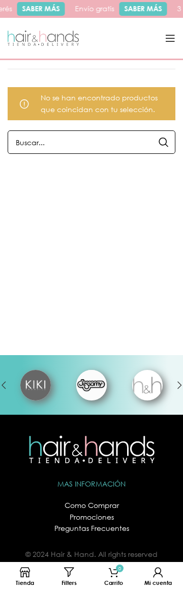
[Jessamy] (91, 385)
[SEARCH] (163, 142)
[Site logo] (43, 37)
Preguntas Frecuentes (91, 528)
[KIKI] (36, 385)
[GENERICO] (147, 385)
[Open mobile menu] (170, 38)
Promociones (92, 517)
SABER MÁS (39, 8)
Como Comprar (92, 505)
